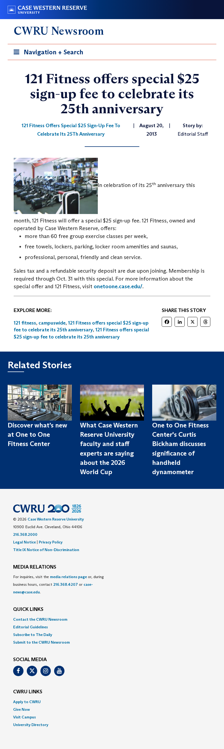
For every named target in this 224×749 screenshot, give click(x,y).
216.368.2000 (25, 534)
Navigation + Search (46, 54)
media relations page (68, 576)
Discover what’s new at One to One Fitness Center (37, 434)
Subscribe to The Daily (32, 634)
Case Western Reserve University (56, 519)
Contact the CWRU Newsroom (40, 619)
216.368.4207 (65, 584)
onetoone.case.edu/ (118, 286)
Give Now (21, 709)
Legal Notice (24, 542)
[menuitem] (112, 619)
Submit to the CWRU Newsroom (41, 642)
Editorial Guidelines (30, 627)
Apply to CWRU (27, 701)
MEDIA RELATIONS (34, 567)
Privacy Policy (51, 542)
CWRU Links (27, 692)
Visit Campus (24, 717)
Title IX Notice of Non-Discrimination (46, 549)
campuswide (52, 323)
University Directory (30, 724)
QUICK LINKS (28, 609)
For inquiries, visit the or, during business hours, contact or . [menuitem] (58, 584)
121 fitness (25, 323)
